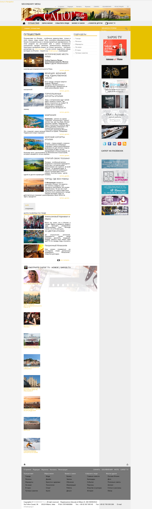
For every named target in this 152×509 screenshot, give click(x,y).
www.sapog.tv (39, 49)
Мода (48, 476)
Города (78, 38)
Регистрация (119, 6)
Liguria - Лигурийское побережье (31, 368)
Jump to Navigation (7, 2)
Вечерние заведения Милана (31, 326)
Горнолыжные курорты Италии (54, 95)
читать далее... (65, 70)
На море (78, 47)
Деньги (69, 491)
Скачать (96, 6)
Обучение (70, 482)
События (90, 482)
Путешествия (33, 23)
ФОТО (116, 469)
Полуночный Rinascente (56, 245)
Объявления (106, 6)
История (90, 491)
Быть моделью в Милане (33, 283)
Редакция (70, 6)
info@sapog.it (53, 51)
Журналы (87, 6)
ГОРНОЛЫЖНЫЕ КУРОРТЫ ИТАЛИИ (31, 451)
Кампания (50, 115)
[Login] (128, 6)
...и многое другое (95, 23)
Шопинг (110, 485)
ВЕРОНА (27, 430)
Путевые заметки (81, 53)
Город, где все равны (57, 179)
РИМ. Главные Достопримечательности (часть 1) (33, 306)
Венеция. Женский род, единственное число (56, 75)
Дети (109, 479)
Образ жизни (47, 23)
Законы (69, 479)
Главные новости (93, 476)
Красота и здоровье (53, 482)
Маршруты (79, 44)
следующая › (29, 208)
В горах (78, 50)
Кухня (48, 491)
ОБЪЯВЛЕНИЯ (107, 469)
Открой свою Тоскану (57, 158)
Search (104, 31)
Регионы (78, 41)
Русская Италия (113, 476)
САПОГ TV (124, 469)
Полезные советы (114, 482)
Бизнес (69, 476)
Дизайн (48, 479)
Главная (27, 28)
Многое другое (111, 473)
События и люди (62, 23)
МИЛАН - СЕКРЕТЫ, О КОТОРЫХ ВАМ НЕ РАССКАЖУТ (32, 390)
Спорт (48, 488)
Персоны (90, 485)
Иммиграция (71, 485)
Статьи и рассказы (114, 488)
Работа (69, 488)
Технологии (50, 485)
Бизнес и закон (78, 23)
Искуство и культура (94, 488)
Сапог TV (111, 23)
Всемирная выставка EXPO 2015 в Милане (31, 347)
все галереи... (65, 260)
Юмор (110, 491)
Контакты (79, 6)
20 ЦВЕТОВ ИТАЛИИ (54, 231)
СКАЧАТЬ (96, 469)
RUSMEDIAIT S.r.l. (39, 502)
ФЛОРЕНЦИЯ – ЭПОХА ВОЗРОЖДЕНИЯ (32, 410)
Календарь (91, 479)
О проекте (61, 6)
